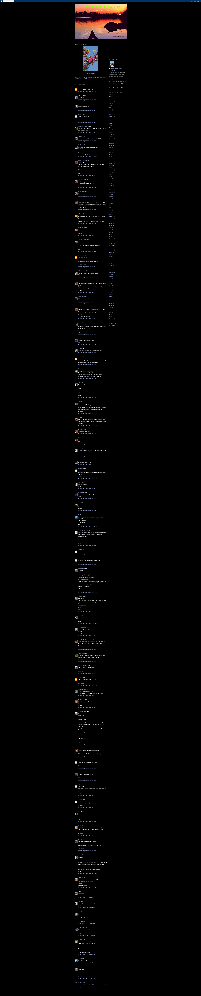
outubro (111, 121)
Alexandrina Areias (82, 160)
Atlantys (80, 958)
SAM (79, 811)
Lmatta (79, 482)
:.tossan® (80, 136)
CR (79, 417)
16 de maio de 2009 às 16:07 (87, 978)
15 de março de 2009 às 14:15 (87, 954)
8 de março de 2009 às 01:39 (87, 756)
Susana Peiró (81, 255)
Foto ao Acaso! (101, 7)
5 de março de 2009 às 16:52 (87, 611)
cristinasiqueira (81, 568)
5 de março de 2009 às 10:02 (87, 554)
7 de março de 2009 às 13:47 (87, 707)
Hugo (79, 911)
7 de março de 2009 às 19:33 (87, 744)
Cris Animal (80, 144)
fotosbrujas (80, 558)
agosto (110, 145)
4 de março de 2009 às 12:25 (87, 364)
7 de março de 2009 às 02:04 (87, 695)
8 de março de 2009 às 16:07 (87, 795)
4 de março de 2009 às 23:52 (87, 498)
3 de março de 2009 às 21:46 (87, 110)
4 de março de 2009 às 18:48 (87, 464)
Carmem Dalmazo (82, 239)
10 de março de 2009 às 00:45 (87, 897)
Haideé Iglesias (81, 653)
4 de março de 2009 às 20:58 (87, 478)
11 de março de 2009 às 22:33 (87, 935)
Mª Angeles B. (81, 699)
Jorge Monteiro (81, 784)
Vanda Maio (80, 429)
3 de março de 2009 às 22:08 (87, 141)
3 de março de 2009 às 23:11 (87, 187)
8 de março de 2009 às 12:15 (87, 780)
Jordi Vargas (81, 448)
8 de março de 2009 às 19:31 (87, 835)
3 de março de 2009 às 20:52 (87, 91)
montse (79, 306)
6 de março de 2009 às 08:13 (87, 623)
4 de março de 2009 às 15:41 (87, 433)
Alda (79, 437)
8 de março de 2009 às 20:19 (87, 873)
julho (110, 94)
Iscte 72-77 (80, 95)
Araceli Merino (81, 296)
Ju (78, 891)
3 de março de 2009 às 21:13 (87, 100)
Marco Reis (80, 468)
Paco (79, 615)
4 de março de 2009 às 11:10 (87, 352)
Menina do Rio (81, 227)
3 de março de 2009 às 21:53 (87, 122)
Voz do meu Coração (82, 126)
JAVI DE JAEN (81, 179)
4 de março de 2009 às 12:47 (87, 397)
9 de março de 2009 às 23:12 (87, 887)
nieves (79, 825)
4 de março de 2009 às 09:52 (87, 334)
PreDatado (80, 348)
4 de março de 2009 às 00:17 (87, 223)
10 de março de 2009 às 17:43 (87, 923)
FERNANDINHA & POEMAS (85, 200)
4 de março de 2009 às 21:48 (87, 488)
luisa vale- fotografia (82, 665)
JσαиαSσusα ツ (81, 967)
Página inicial (92, 984)
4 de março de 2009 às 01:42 (87, 266)
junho (110, 105)
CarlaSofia (80, 356)
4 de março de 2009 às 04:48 (87, 303)
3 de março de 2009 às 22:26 (87, 156)
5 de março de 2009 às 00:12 (87, 510)
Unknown (80, 114)
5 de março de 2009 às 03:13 (87, 545)
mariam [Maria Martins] (83, 854)
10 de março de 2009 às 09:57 (87, 907)
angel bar (80, 839)
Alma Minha (81, 338)
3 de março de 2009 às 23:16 (87, 209)
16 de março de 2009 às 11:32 (87, 963)
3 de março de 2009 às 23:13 (87, 196)
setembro (111, 123)
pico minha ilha (81, 191)
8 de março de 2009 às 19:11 (87, 821)
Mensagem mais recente (80, 984)
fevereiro (111, 101)
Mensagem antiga (103, 984)
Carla (79, 901)
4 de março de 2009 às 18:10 (87, 444)
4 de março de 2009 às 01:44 (87, 277)
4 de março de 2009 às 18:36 (87, 456)
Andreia (80, 460)
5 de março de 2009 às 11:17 (87, 564)
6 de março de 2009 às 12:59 (87, 649)
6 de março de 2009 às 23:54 (87, 685)
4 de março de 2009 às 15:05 (87, 425)
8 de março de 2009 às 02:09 (87, 768)
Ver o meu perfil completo (117, 87)
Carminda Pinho (81, 760)
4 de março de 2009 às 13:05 (87, 413)
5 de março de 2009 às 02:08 (87, 526)
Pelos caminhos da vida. (83, 530)
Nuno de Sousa (81, 492)
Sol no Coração (81, 748)
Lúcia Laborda (81, 877)
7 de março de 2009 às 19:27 (87, 732)
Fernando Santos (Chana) (116, 69)
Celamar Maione (81, 270)
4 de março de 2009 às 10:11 (87, 344)
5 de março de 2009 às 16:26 (87, 592)
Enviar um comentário (80, 982)
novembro (111, 118)
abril (110, 96)
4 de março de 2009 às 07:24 (87, 318)
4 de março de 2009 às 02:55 (87, 292)
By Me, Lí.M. (81, 927)
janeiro (110, 114)
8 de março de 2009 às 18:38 (87, 807)
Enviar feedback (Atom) (85, 988)
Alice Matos (80, 772)
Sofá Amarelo (81, 213)
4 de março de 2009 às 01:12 (87, 251)
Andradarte (80, 368)
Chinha (79, 382)
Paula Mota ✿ (81, 502)
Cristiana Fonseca (82, 627)
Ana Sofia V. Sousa (82, 711)
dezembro (111, 116)
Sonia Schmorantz (82, 689)
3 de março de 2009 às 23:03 (87, 175)
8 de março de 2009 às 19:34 (87, 850)
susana (79, 322)
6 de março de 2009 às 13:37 (87, 661)
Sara (79, 401)
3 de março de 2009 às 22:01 (87, 132)
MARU (79, 281)
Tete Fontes (80, 514)
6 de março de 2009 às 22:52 (87, 673)
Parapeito (80, 939)
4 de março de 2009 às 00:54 (87, 235)
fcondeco (80, 87)
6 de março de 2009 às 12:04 (87, 635)
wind (79, 103)
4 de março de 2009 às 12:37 (87, 378)
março (110, 98)
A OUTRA (80, 596)
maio (110, 127)
